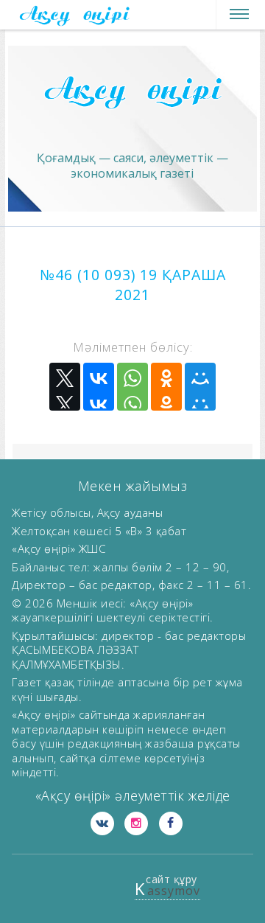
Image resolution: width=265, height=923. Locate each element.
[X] (64, 387)
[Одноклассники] (166, 387)
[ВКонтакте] (98, 387)
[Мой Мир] (200, 387)
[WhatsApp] (132, 387)
